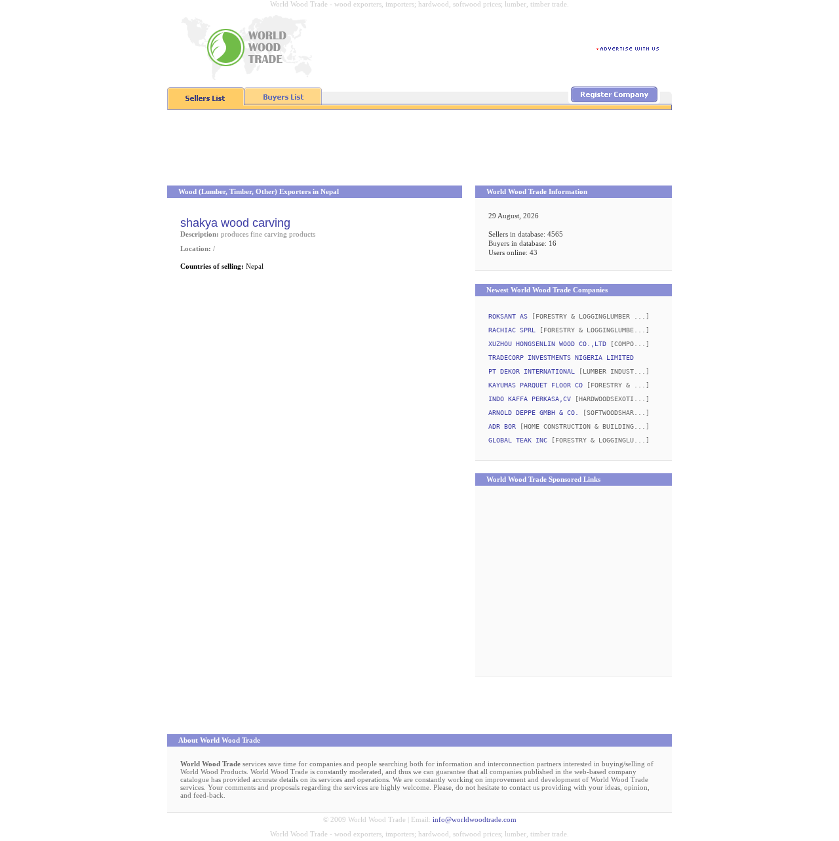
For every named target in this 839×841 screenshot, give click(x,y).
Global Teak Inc (517, 440)
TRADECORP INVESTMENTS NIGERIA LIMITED (561, 357)
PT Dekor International (531, 371)
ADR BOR (502, 426)
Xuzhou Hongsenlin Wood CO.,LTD (547, 343)
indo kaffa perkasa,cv (529, 398)
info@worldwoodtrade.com (475, 819)
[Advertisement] (419, 149)
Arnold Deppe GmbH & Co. (533, 412)
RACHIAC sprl (512, 330)
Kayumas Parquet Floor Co (535, 385)
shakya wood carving (235, 222)
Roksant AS (508, 316)
